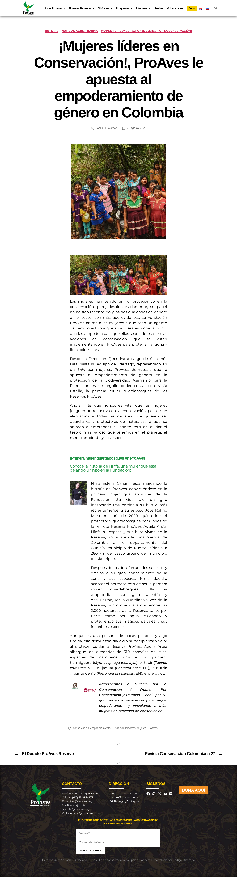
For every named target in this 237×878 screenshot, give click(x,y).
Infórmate (141, 8)
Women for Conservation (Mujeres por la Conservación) (146, 30)
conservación (81, 728)
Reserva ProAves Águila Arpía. (139, 526)
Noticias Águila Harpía (80, 30)
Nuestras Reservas (80, 8)
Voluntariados (175, 8)
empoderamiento (100, 728)
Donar (192, 8)
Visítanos (103, 8)
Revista (158, 8)
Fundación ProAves (123, 728)
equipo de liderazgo (115, 364)
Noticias (51, 30)
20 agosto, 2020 (136, 128)
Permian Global (139, 695)
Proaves (152, 728)
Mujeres (141, 728)
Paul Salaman (108, 128)
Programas (122, 8)
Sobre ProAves (53, 8)
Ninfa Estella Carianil (110, 483)
